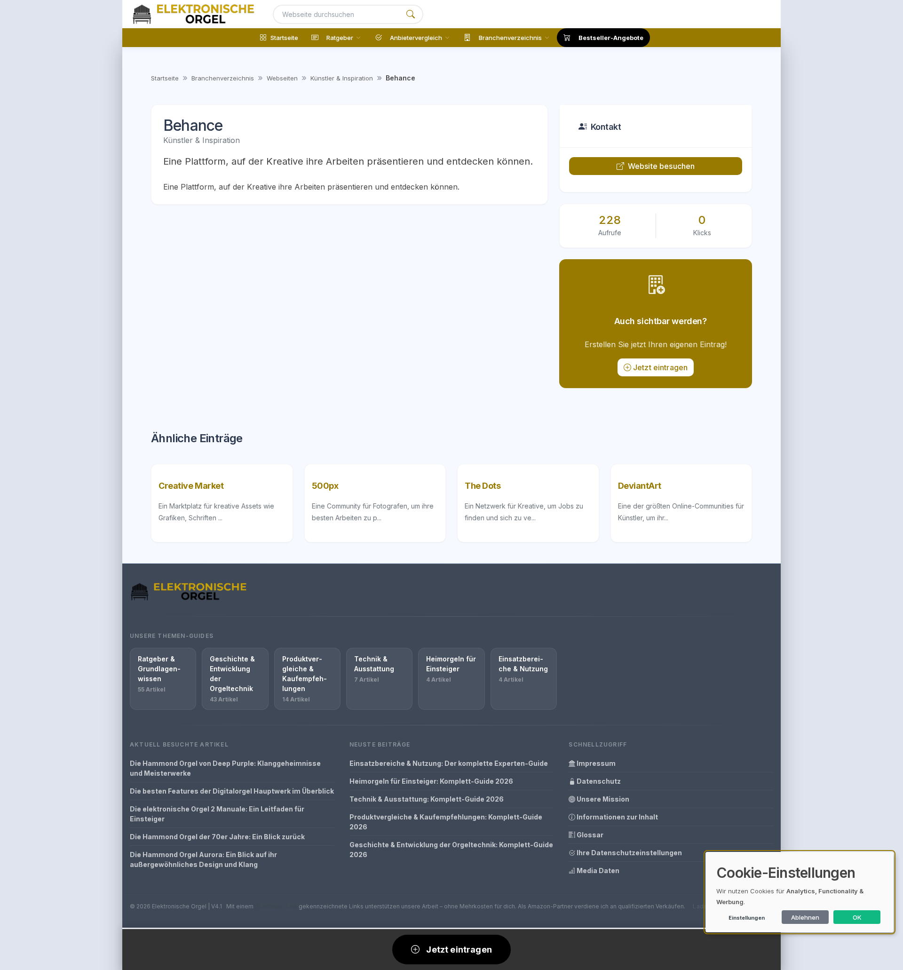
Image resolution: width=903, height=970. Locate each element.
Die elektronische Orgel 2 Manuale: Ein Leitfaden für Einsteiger (217, 814)
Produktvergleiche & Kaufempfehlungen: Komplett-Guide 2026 (445, 822)
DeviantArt (640, 486)
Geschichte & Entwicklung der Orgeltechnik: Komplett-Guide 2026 (451, 850)
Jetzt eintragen (660, 367)
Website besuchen (661, 166)
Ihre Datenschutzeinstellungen (628, 853)
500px (325, 486)
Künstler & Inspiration (341, 78)
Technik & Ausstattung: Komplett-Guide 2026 (426, 799)
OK (857, 917)
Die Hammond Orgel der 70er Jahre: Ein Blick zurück (217, 837)
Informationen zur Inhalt (616, 817)
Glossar (589, 835)
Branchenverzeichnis (222, 78)
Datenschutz (598, 781)
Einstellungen (747, 917)
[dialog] (799, 892)
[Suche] (410, 14)
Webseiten (282, 78)
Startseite (165, 78)
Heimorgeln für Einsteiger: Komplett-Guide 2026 (431, 781)
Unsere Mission (602, 799)
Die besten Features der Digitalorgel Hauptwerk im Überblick (232, 791)
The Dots (482, 486)
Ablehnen (805, 917)
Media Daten (597, 871)
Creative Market (190, 486)
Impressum (595, 763)
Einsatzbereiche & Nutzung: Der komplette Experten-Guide (448, 763)
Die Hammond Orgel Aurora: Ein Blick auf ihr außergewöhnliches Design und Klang (203, 859)
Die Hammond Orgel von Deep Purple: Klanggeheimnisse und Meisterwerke (225, 768)
